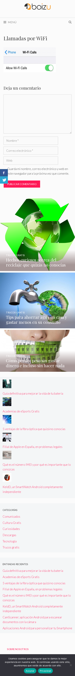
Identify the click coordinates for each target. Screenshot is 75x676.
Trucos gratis (11, 547)
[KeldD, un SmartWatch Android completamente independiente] (7, 479)
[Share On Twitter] (4, 180)
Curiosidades (11, 529)
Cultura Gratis (12, 523)
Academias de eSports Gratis (21, 411)
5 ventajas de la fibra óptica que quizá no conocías (34, 429)
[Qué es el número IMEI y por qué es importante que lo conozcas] (7, 457)
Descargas (9, 535)
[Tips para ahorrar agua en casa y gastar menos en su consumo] (37, 326)
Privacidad (45, 670)
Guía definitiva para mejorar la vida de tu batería (33, 393)
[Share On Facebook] (4, 172)
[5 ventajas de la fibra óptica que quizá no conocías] (7, 421)
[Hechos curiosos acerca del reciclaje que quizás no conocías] (37, 269)
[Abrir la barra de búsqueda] (70, 22)
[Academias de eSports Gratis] (7, 403)
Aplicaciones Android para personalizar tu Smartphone (37, 628)
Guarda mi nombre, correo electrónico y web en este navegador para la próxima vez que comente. (38, 171)
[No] (70, 665)
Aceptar (30, 670)
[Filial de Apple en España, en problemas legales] (7, 439)
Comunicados (11, 516)
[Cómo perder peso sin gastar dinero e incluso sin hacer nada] (37, 369)
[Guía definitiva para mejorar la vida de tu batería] (7, 386)
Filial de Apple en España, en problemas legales (32, 447)
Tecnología (10, 541)
